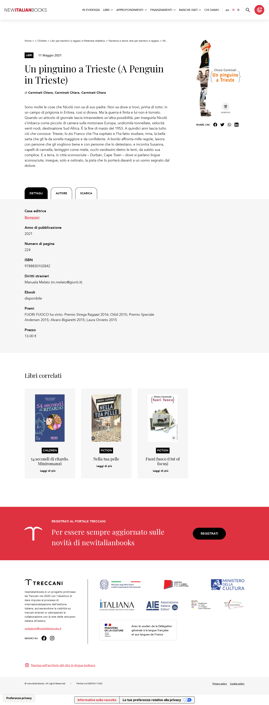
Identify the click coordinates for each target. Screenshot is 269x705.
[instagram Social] (52, 638)
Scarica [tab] (86, 193)
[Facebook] (215, 125)
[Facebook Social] (44, 638)
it (233, 9)
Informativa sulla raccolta (97, 700)
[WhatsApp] (229, 125)
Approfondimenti (129, 10)
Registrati (209, 533)
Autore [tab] (61, 193)
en (227, 9)
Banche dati (188, 10)
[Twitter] (222, 125)
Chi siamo (211, 9)
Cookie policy (237, 683)
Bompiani (32, 217)
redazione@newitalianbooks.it (43, 628)
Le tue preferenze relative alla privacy (152, 700)
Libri (106, 10)
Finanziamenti (161, 10)
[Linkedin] (236, 125)
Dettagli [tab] (36, 193)
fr (238, 9)
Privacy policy (219, 683)
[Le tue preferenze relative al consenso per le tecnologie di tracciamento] (19, 698)
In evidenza (91, 9)
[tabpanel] (97, 273)
